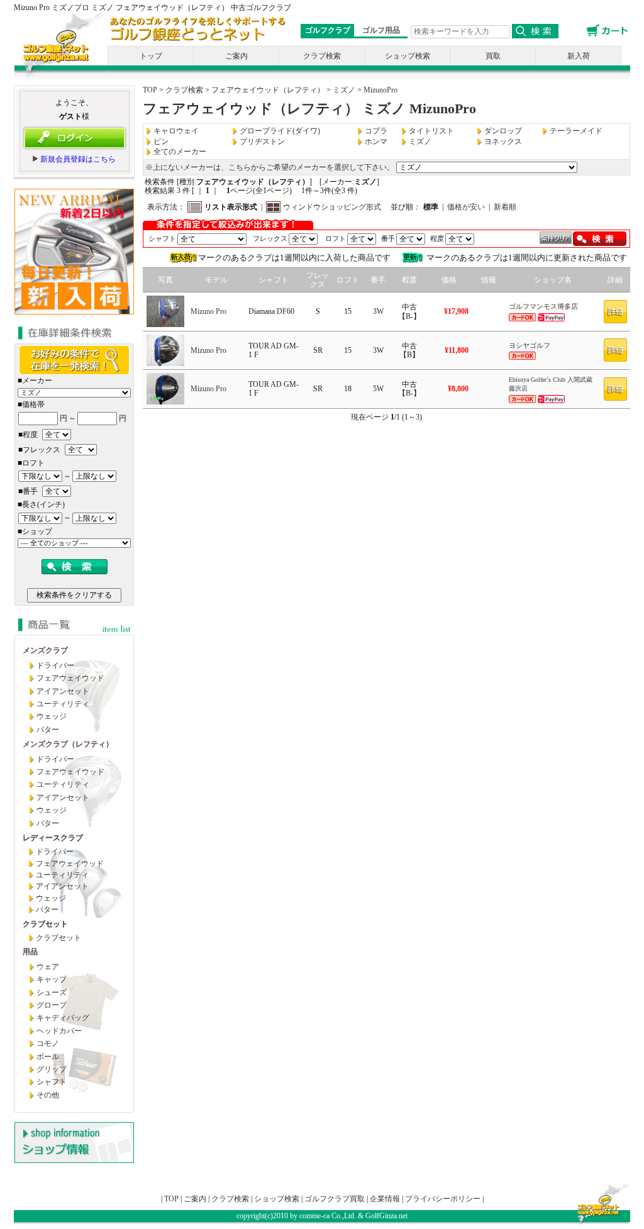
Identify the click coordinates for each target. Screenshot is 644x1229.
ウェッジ (51, 716)
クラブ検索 (322, 56)
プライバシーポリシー (442, 1198)
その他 (47, 1095)
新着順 (505, 207)
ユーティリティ (62, 703)
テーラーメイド (576, 130)
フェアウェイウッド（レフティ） (268, 90)
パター (47, 729)
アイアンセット (62, 691)
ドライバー (55, 665)
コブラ (376, 130)
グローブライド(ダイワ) (280, 130)
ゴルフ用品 (381, 30)
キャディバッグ (62, 1017)
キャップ (51, 979)
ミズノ (344, 90)
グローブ (51, 1005)
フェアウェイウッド (70, 678)
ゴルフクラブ (327, 30)
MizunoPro (380, 90)
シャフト (51, 1081)
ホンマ (376, 141)
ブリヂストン (262, 141)
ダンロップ (503, 130)
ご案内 (236, 56)
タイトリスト (431, 130)
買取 (493, 56)
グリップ (51, 1069)
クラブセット (58, 937)
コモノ (47, 1043)
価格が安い (466, 207)
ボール (47, 1056)
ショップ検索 (407, 56)
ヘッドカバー (59, 1030)
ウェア (47, 966)
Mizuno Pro (208, 311)
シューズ (51, 992)
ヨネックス (503, 141)
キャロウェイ (176, 130)
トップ (151, 56)
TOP (150, 90)
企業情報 (385, 1198)
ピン (161, 141)
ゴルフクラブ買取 (334, 1198)
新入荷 (578, 56)
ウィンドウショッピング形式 (332, 207)
